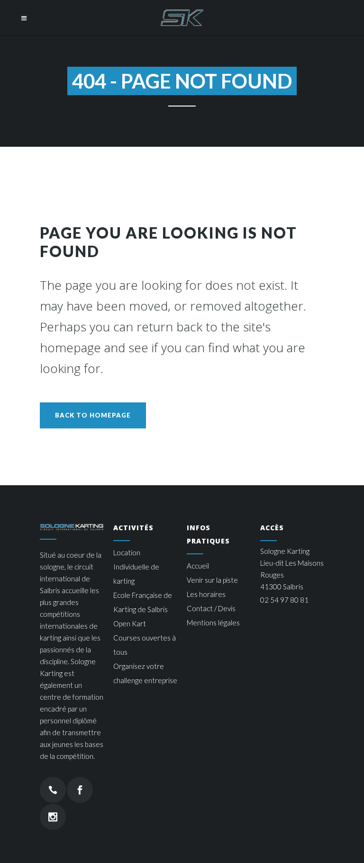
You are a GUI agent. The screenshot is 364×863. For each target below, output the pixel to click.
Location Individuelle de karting (136, 566)
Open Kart (129, 623)
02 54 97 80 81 (284, 600)
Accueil (198, 565)
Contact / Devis (211, 608)
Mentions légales (213, 622)
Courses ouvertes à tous (144, 644)
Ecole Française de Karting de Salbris (142, 602)
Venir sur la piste (212, 580)
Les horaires (206, 594)
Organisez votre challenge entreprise (145, 673)
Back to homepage (93, 415)
